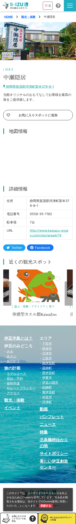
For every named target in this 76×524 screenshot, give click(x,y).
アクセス (13, 393)
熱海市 (47, 349)
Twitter (16, 248)
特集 (44, 432)
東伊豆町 (48, 392)
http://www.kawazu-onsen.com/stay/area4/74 (49, 232)
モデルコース (16, 374)
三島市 (47, 358)
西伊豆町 (48, 373)
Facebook (42, 248)
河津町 (47, 402)
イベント (12, 407)
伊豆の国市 (50, 382)
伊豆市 (47, 397)
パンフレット (52, 416)
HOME (8, 16)
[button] (7, 293)
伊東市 (47, 378)
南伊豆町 (48, 363)
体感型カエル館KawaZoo (34, 314)
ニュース (48, 424)
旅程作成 (13, 383)
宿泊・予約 (15, 378)
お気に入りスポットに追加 (38, 115)
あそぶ (11, 356)
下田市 (47, 344)
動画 (44, 409)
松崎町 (47, 387)
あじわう (13, 361)
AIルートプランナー (21, 388)
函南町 (47, 368)
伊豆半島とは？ (18, 338)
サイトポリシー (54, 453)
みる (10, 351)
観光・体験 (28, 16)
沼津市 (47, 353)
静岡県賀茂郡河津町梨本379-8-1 (29, 87)
